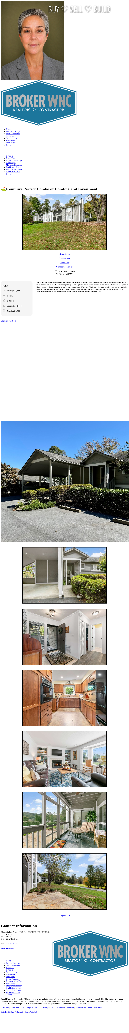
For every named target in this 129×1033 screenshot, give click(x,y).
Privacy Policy (47, 1008)
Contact (9, 145)
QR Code (5, 1008)
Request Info (64, 254)
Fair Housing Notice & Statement (89, 1008)
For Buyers (10, 140)
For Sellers (10, 143)
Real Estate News (13, 172)
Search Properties (13, 134)
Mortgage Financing (14, 165)
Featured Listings (13, 131)
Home (8, 129)
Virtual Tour (64, 262)
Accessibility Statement (64, 1008)
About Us (10, 136)
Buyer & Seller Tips (14, 160)
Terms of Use (16, 1008)
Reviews (9, 156)
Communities (11, 138)
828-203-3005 (11, 943)
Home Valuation (12, 158)
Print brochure (64, 258)
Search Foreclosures (14, 169)
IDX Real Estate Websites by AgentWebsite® (19, 1012)
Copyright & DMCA (31, 1008)
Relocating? (10, 163)
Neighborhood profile (64, 267)
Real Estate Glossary (14, 167)
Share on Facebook (8, 321)
